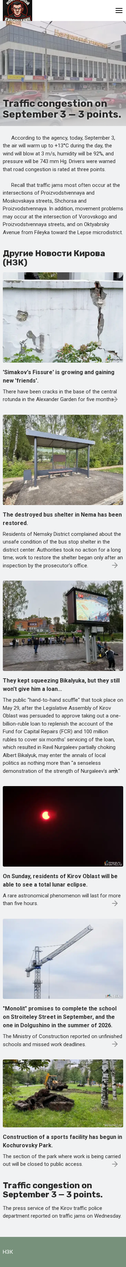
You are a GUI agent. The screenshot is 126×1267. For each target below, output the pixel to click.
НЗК (8, 1252)
